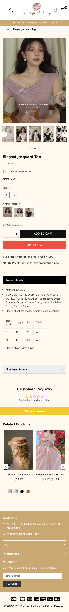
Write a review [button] (34, 411)
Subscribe (12, 583)
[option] (34, 22)
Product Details (14, 280)
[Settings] (55, 10)
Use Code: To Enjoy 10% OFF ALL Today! (34, 22)
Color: (11, 204)
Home (6, 29)
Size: (6, 188)
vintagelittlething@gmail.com (23, 534)
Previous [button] (6, 81)
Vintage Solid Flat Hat (18, 474)
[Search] (11, 10)
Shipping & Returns (16, 369)
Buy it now (34, 245)
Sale (40, 432)
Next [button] (63, 81)
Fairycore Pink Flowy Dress (50, 474)
